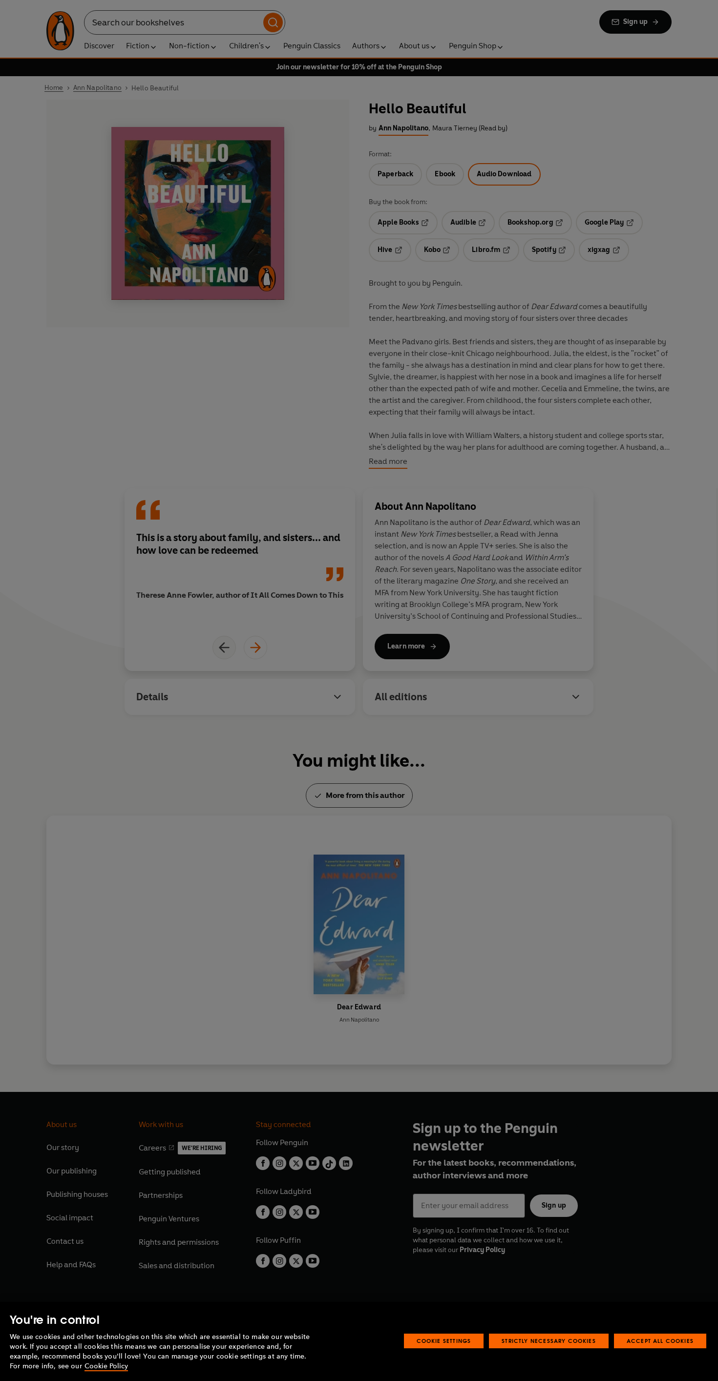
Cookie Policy (106, 1366)
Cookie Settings (444, 1340)
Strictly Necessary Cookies (549, 1340)
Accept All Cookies (660, 1340)
